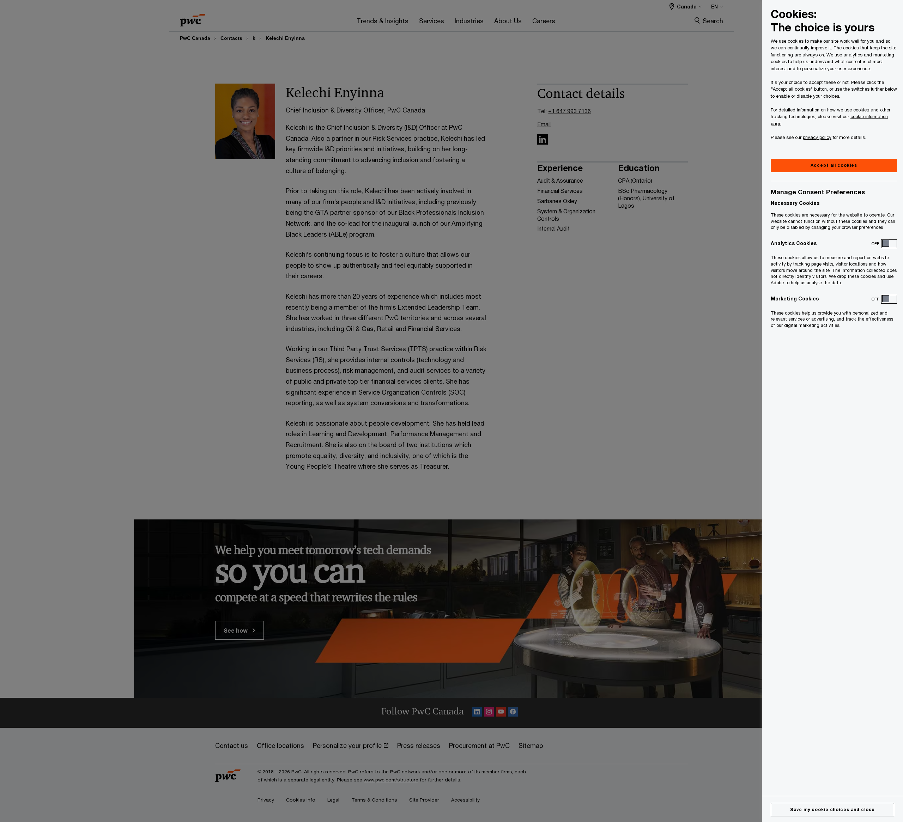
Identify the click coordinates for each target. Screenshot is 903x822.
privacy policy (817, 137)
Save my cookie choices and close (832, 809)
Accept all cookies (834, 165)
